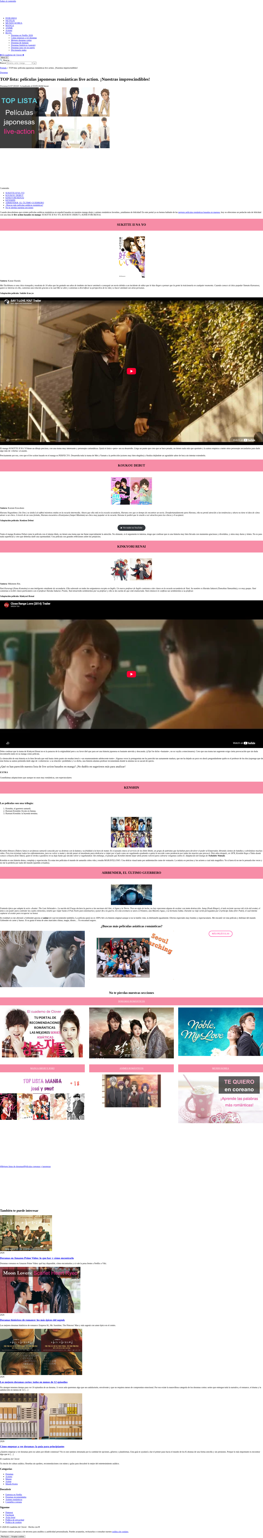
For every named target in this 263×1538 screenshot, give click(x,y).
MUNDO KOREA (13, 23)
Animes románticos (13, 1499)
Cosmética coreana (13, 1502)
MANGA (9, 25)
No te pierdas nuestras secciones (19, 207)
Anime (8, 1481)
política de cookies (120, 1531)
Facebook (9, 1515)
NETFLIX (10, 20)
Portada (3, 68)
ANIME (9, 28)
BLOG (8, 33)
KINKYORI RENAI (14, 198)
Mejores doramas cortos (21, 40)
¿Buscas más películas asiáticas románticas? (24, 205)
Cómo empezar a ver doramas (24, 38)
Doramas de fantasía (19, 43)
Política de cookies (13, 1522)
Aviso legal (10, 1517)
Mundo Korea (11, 1484)
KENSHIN (10, 200)
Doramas (4, 72)
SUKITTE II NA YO (14, 193)
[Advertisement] (82, 8)
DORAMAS (11, 18)
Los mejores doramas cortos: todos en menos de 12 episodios (34, 1382)
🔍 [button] (6, 60)
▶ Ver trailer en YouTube (131, 528)
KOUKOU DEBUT (14, 195)
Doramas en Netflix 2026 (22, 35)
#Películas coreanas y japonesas (37, 1166)
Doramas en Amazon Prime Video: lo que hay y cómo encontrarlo (37, 1258)
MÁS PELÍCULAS (220, 933)
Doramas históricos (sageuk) (23, 45)
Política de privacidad (14, 1520)
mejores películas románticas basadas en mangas (199, 212)
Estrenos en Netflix (13, 1494)
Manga (8, 1479)
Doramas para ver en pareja (23, 47)
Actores (8, 30)
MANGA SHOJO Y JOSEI (42, 1068)
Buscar (3, 63)
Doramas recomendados (15, 1497)
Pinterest (9, 1512)
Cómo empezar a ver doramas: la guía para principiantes (32, 1446)
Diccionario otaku (18, 50)
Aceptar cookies (17, 1537)
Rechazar (5, 1537)
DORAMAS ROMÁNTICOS (131, 1001)
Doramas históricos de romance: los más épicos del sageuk (32, 1320)
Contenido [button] (4, 188)
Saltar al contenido (8, 1)
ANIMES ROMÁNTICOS (131, 1068)
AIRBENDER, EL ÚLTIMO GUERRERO (24, 203)
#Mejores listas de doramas (11, 1166)
